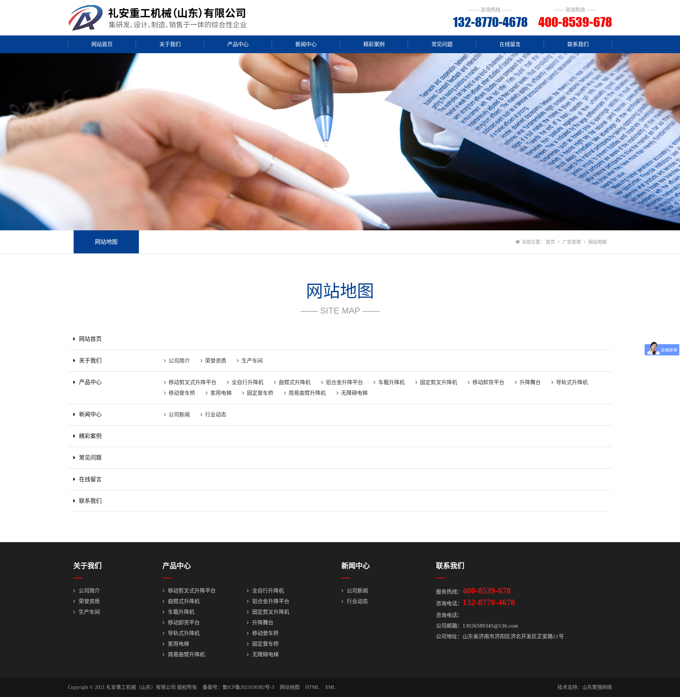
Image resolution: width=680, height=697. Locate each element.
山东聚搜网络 (597, 687)
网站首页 (102, 44)
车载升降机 (391, 382)
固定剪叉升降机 (438, 382)
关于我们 (170, 44)
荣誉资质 (215, 361)
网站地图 (106, 242)
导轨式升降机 (572, 382)
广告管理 (571, 241)
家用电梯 (221, 393)
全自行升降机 (248, 382)
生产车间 (252, 361)
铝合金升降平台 (344, 382)
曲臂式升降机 (295, 382)
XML (330, 687)
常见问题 (442, 44)
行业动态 (215, 414)
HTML (312, 687)
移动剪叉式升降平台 (192, 382)
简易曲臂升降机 (307, 393)
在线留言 (510, 44)
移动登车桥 (182, 393)
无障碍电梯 (354, 393)
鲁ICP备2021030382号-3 (248, 687)
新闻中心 (306, 44)
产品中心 (238, 44)
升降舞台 (530, 382)
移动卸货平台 (488, 382)
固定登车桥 (260, 393)
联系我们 (578, 44)
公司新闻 (179, 414)
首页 (550, 241)
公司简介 (179, 361)
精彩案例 (374, 44)
